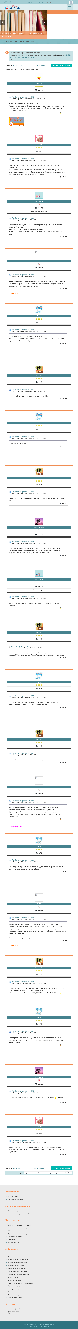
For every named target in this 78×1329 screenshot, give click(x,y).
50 (37, 65)
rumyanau (31, 57)
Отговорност (12, 1240)
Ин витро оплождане (15, 1295)
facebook (10, 2)
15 (34, 65)
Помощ (15, 41)
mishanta (16, 57)
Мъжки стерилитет (14, 1277)
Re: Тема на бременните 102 (23, 97)
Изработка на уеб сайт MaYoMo (39, 1326)
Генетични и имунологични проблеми (20, 1283)
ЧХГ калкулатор (13, 1197)
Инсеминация (12, 1292)
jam (11, 57)
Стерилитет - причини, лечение (18, 1274)
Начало (9, 41)
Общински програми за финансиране (20, 1231)
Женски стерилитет (14, 1280)
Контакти (39, 2)
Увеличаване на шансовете (17, 1268)
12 (27, 65)
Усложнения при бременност (17, 1262)
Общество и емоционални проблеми (20, 1214)
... (15, 66)
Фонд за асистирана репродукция (19, 1228)
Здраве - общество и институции (19, 1234)
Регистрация (30, 41)
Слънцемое (39, 83)
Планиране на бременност (17, 1254)
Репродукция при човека (16, 1265)
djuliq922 (39, 145)
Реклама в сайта (13, 1242)
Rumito (39, 316)
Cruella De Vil (39, 375)
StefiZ (68, 55)
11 (25, 65)
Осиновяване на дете (15, 1237)
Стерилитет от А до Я (15, 1298)
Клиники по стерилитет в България (19, 1225)
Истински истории (14, 1211)
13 (29, 65)
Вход (22, 41)
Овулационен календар (16, 1199)
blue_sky (24, 57)
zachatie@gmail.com (5, 2)
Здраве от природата (15, 1286)
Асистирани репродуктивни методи (19, 1289)
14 (31, 65)
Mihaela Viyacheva (39, 527)
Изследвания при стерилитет (17, 1271)
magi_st (39, 261)
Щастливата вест (13, 1257)
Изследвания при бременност (18, 1260)
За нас (30, 2)
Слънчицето (39, 201)
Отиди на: (20, 1173)
